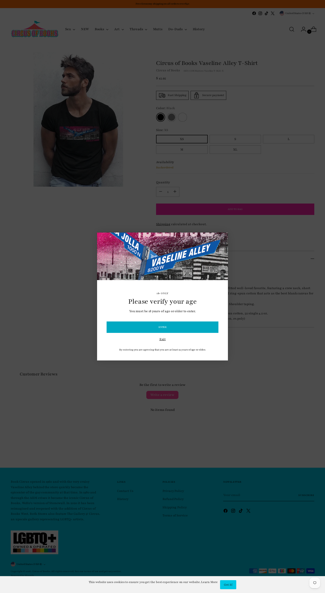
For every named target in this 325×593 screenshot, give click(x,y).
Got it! (228, 585)
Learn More (209, 582)
